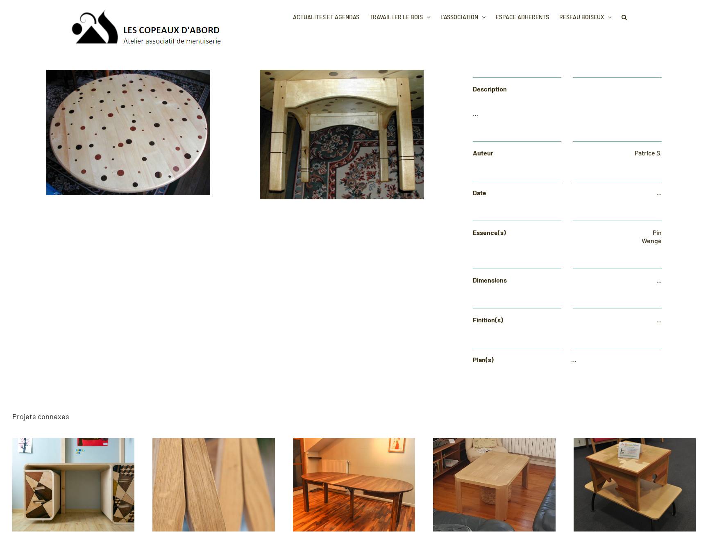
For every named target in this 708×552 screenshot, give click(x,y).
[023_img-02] (342, 73)
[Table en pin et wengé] (128, 73)
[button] (624, 16)
